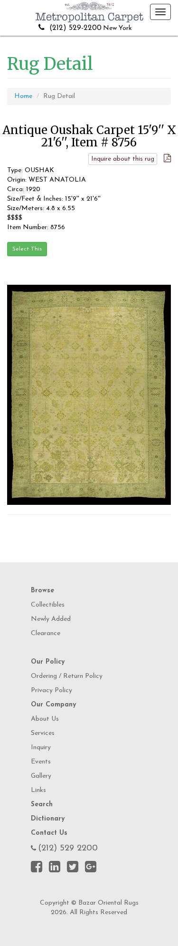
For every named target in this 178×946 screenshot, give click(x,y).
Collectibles (48, 604)
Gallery (41, 776)
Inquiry (41, 747)
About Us (45, 719)
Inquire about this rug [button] (122, 159)
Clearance (45, 633)
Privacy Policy (51, 690)
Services (43, 733)
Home (23, 96)
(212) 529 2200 (68, 848)
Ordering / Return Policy (67, 676)
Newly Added (51, 619)
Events (41, 761)
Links (38, 790)
